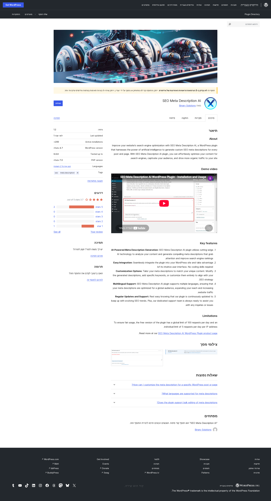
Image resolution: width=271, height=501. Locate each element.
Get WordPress (13, 5)
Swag (105, 472)
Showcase (204, 459)
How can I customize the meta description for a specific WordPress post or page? (174, 384)
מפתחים (155, 468)
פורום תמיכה (96, 255)
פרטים (211, 118)
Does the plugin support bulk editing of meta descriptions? (187, 402)
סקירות (198, 118)
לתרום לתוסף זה (95, 279)
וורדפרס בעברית (226, 486)
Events (106, 464)
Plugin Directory (252, 14)
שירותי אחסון (254, 468)
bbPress (54, 468)
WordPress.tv (151, 472)
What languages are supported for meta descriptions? (189, 393)
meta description (67, 173)
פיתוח (172, 118)
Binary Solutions (187, 105)
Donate (104, 468)
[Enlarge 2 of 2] (159, 353)
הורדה (58, 103)
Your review (97, 231)
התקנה (185, 118)
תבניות (206, 464)
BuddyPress (52, 472)
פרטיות (257, 472)
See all (57, 231)
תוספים (206, 468)
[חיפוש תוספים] (230, 24)
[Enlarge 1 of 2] (213, 353)
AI (77, 173)
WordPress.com (50, 459)
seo (56, 173)
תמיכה (57, 118)
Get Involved (103, 459)
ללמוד (156, 459)
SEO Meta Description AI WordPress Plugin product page (187, 333)
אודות (257, 459)
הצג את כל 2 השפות (62, 166)
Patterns (205, 472)
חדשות (257, 464)
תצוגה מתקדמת (95, 180)
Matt (55, 464)
